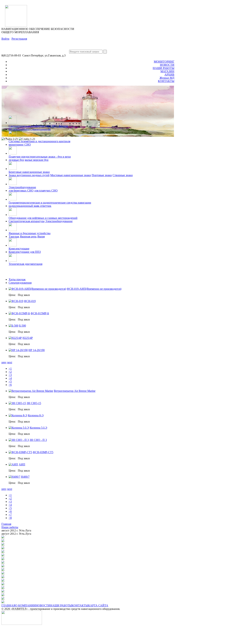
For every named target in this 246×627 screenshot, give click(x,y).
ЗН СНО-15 (34, 403)
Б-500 (22, 325)
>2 (10, 371)
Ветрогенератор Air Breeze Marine (74, 390)
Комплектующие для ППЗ (25, 251)
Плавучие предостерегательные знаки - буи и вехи (40, 156)
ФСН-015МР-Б (40, 313)
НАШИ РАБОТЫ (163, 68)
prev (3, 362)
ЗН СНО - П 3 (38, 439)
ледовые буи (16, 159)
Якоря (41, 236)
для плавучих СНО (46, 190)
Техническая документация (25, 263)
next (9, 362)
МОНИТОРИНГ (164, 61)
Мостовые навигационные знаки (70, 175)
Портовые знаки (102, 175)
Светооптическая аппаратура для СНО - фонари (38, 125)
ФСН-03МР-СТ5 (43, 452)
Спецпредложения (20, 282)
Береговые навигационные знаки (29, 171)
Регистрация (19, 38)
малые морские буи (36, 159)
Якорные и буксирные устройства (29, 233)
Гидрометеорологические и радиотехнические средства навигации (50, 202)
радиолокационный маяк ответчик (30, 205)
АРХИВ (169, 74)
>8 (10, 517)
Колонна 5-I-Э (38, 427)
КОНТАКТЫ (166, 81)
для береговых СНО (21, 190)
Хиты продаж (17, 279)
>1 (10, 368)
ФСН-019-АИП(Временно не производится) (94, 288)
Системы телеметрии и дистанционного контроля (39, 141)
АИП (22, 464)
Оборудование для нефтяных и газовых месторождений (43, 217)
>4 (10, 378)
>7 (10, 514)
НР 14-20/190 (36, 350)
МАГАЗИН (167, 71)
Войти (5, 38)
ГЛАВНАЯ (8, 605)
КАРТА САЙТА (98, 605)
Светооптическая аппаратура (26, 221)
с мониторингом (40, 129)
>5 (10, 381)
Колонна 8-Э (36, 415)
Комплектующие (19, 248)
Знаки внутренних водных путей (29, 175)
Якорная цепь (28, 236)
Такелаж (14, 236)
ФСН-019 (30, 301)
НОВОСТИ (167, 64)
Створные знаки (123, 175)
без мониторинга (19, 129)
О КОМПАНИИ (25, 605)
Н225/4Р (28, 337)
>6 (10, 384)
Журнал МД (167, 77)
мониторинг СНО (20, 144)
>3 (10, 375)
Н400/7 (25, 476)
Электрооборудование (22, 187)
